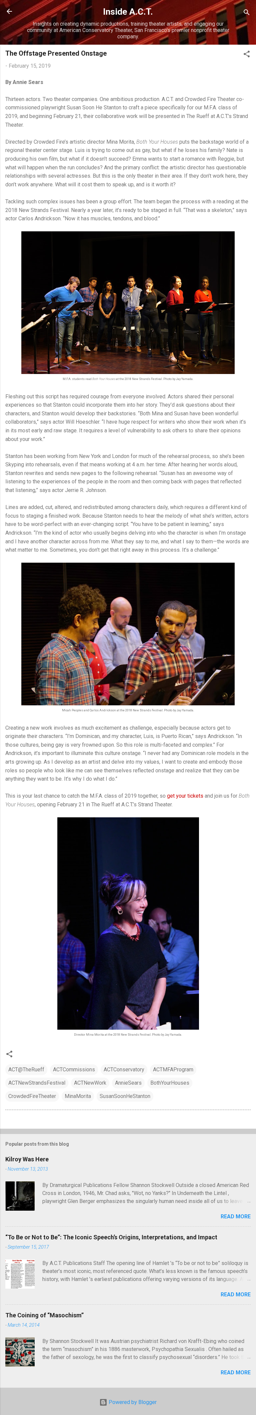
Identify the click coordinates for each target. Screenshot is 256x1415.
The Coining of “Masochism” (44, 1315)
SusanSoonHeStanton (125, 1096)
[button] (247, 55)
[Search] (247, 13)
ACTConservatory (124, 1069)
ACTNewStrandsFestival (36, 1083)
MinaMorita (78, 1096)
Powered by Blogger (132, 1402)
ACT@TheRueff (26, 1069)
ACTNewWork (90, 1083)
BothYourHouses (169, 1083)
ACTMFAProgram (173, 1069)
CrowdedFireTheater (32, 1096)
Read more (236, 1216)
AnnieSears (128, 1083)
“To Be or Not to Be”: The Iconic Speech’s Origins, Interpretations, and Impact (111, 1237)
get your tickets (185, 796)
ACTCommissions (74, 1069)
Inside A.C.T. (128, 11)
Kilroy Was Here (27, 1159)
